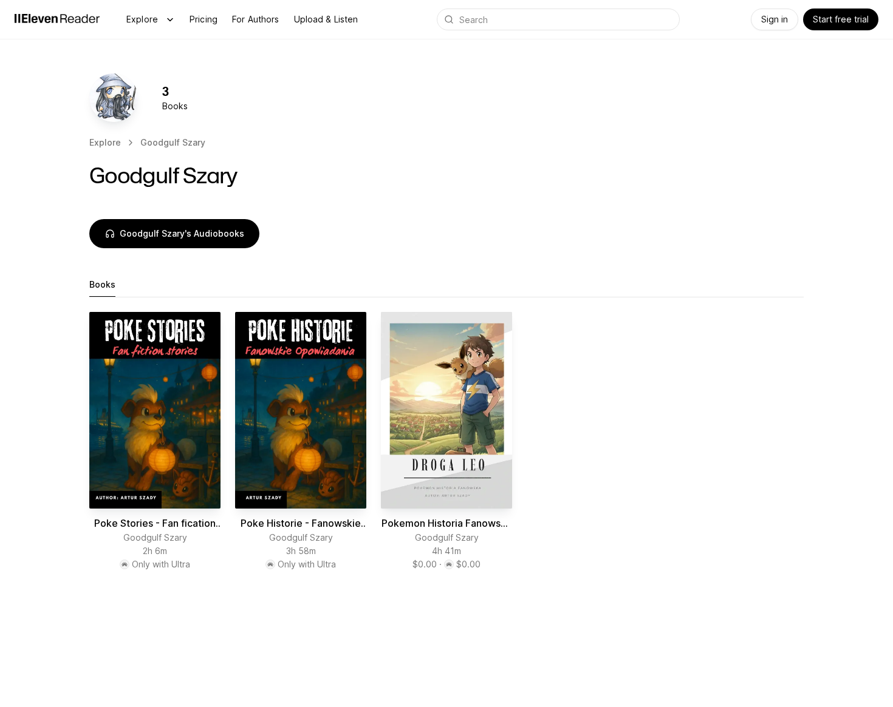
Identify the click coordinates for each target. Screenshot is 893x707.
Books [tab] (102, 284)
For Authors (255, 19)
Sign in (774, 19)
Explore (142, 19)
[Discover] (170, 19)
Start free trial (841, 19)
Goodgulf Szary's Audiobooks (182, 233)
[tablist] (446, 284)
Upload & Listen (326, 19)
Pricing (203, 19)
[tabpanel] (446, 446)
